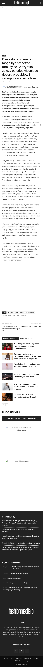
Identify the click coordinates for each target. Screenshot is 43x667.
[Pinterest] (21, 651)
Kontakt (6, 658)
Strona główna (6, 8)
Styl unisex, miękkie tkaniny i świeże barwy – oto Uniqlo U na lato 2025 (26, 386)
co (8, 312)
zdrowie (24, 315)
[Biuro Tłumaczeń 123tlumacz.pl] (21, 440)
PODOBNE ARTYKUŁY (10, 338)
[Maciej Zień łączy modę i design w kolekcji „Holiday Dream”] (7, 376)
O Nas (12, 658)
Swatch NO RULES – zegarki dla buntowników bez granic (21, 543)
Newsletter (27, 658)
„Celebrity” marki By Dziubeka (18, 574)
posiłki (22, 312)
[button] (3, 3)
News (14, 8)
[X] (27, 651)
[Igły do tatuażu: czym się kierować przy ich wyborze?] (7, 397)
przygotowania (30, 312)
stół (18, 315)
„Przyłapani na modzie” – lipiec (19, 583)
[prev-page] (3, 404)
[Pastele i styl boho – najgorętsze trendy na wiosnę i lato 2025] (7, 366)
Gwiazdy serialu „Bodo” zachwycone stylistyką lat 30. (11, 329)
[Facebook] (16, 651)
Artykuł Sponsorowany (21, 661)
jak (17, 312)
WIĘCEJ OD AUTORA (26, 338)
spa (14, 315)
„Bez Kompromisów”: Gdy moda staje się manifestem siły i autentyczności (26, 346)
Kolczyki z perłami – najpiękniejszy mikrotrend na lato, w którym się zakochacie (20, 537)
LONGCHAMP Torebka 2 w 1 (31, 326)
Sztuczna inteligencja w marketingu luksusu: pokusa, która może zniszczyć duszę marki (27, 356)
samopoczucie (7, 315)
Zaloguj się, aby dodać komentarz (21, 418)
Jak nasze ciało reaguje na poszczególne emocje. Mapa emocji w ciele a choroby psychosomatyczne (20, 549)
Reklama (35, 658)
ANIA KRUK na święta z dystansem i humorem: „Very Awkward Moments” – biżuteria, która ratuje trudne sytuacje (19, 523)
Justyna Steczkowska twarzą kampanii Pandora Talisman (18, 531)
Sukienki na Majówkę (14, 578)
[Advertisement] (21, 32)
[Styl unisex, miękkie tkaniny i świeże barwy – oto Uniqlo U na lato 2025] (7, 386)
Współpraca (19, 658)
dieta (12, 312)
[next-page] (6, 404)
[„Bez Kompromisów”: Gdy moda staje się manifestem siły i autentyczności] (7, 346)
